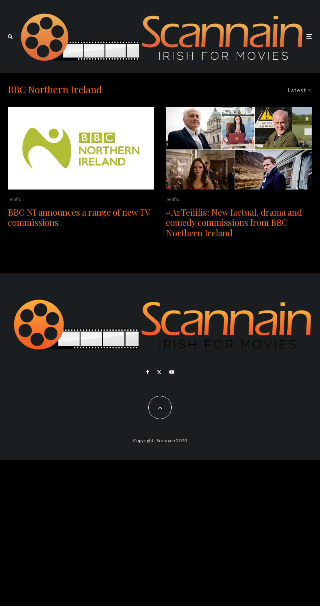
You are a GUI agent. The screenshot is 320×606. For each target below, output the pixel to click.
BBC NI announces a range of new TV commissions (79, 217)
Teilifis (14, 199)
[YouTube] (171, 372)
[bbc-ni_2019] (239, 148)
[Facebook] (147, 372)
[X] (159, 372)
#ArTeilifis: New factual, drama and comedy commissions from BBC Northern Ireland (234, 222)
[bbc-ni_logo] (81, 148)
